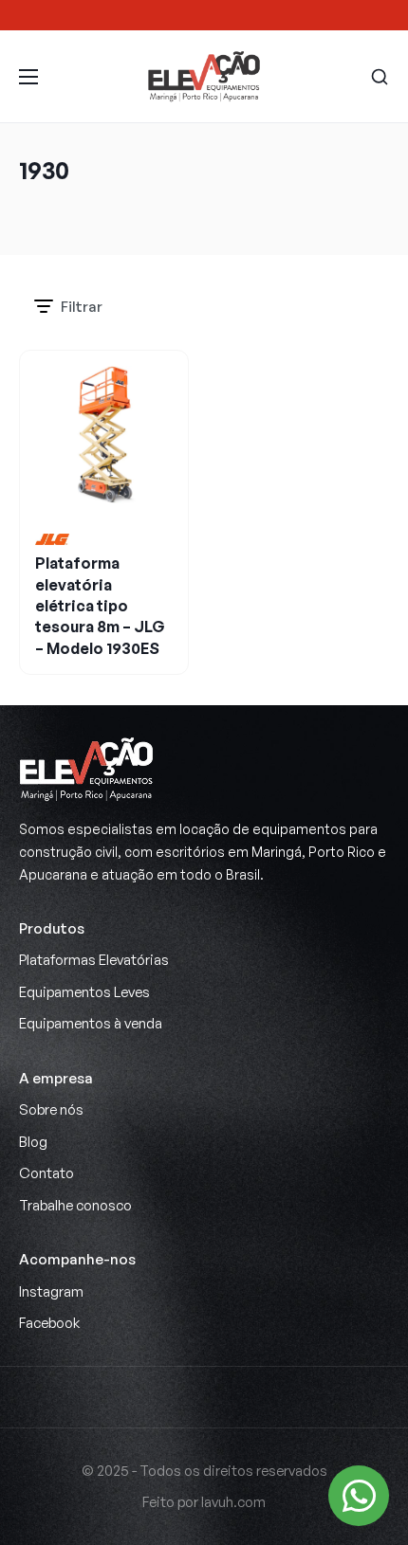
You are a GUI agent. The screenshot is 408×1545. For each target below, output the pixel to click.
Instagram (51, 1291)
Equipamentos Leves (84, 992)
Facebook (49, 1323)
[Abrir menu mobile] (28, 76)
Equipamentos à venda (90, 1023)
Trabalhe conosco (75, 1205)
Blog (33, 1142)
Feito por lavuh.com (204, 1502)
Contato (46, 1173)
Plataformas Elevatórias (94, 960)
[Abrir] (379, 76)
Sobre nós (51, 1109)
